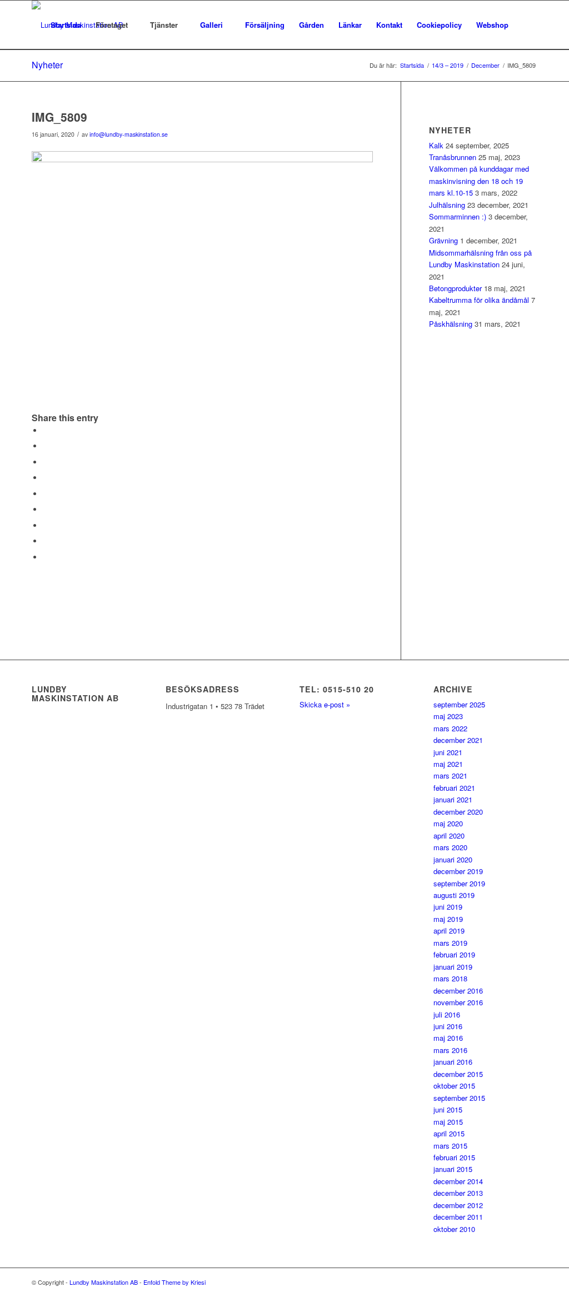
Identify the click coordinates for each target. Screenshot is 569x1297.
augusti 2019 (454, 895)
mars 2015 (450, 1145)
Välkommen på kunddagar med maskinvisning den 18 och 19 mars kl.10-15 (479, 180)
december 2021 (458, 740)
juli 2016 (446, 1014)
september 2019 (459, 883)
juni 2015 (447, 1109)
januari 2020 (452, 859)
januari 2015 (452, 1169)
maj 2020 (448, 823)
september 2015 (459, 1098)
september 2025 (459, 704)
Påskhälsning (450, 323)
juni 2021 (447, 752)
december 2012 (458, 1205)
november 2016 (458, 1002)
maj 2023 (448, 716)
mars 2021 (450, 775)
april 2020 (449, 835)
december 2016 (458, 990)
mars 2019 (450, 942)
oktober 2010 (454, 1229)
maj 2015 (448, 1121)
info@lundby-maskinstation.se (128, 134)
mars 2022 (450, 728)
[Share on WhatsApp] (45, 462)
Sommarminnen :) (457, 216)
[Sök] (526, 25)
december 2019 (458, 871)
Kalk (436, 145)
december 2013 (458, 1193)
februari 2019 (454, 954)
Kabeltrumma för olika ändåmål (479, 300)
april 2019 (449, 930)
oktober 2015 (454, 1085)
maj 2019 (448, 919)
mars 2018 (450, 978)
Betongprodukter (455, 288)
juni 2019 (447, 906)
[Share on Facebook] (45, 430)
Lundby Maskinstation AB (103, 1282)
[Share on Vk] (45, 525)
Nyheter (47, 64)
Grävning (443, 240)
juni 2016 (447, 1026)
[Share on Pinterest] (45, 477)
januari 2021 (452, 799)
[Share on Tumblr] (45, 509)
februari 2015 (454, 1157)
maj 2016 (448, 1037)
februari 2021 (454, 787)
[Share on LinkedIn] (45, 493)
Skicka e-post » (325, 704)
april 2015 (449, 1133)
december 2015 (458, 1074)
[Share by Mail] (45, 557)
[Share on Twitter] (45, 446)
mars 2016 (450, 1050)
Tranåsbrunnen (452, 157)
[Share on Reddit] (45, 541)
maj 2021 (448, 764)
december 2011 (458, 1216)
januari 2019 (452, 966)
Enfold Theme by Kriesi (174, 1282)
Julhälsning (447, 204)
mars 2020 (450, 847)
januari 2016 (452, 1061)
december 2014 (458, 1181)
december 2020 (458, 811)
